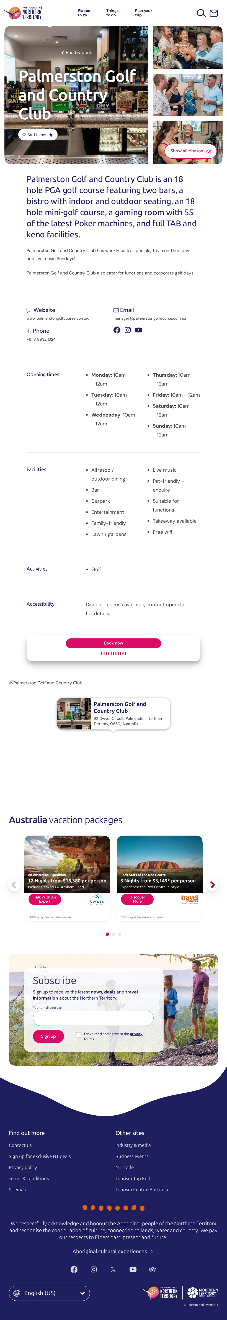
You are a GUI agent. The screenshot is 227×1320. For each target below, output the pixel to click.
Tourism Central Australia (141, 1189)
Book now (113, 643)
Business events (131, 1156)
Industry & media (133, 1145)
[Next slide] (213, 885)
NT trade (124, 1167)
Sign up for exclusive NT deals (40, 1156)
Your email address (47, 1008)
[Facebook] (74, 1269)
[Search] (201, 13)
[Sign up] (214, 13)
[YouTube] (133, 1269)
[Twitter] (113, 1269)
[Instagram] (93, 1269)
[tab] (107, 934)
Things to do (112, 12)
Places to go (84, 12)
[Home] (23, 13)
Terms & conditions (29, 1178)
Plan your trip (143, 12)
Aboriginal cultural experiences (110, 1251)
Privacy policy (23, 1167)
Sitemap (17, 1189)
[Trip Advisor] (152, 1269)
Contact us (20, 1145)
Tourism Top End (132, 1178)
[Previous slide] (14, 885)
